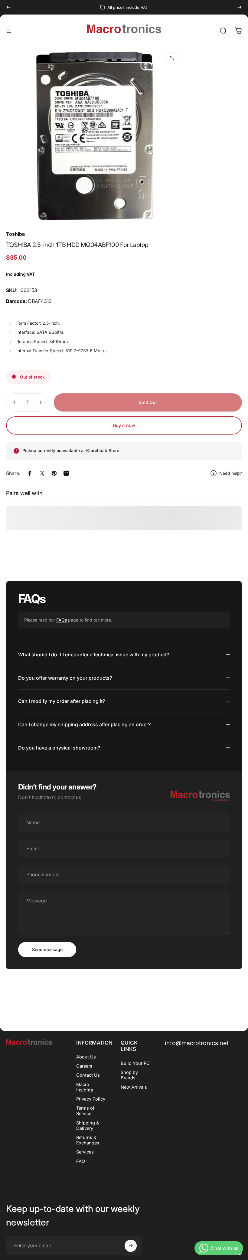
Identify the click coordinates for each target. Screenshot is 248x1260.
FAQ (80, 1161)
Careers (84, 1066)
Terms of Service (85, 1110)
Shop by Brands (129, 1075)
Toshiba (15, 234)
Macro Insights (84, 1087)
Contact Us (88, 1075)
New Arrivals (134, 1087)
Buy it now (124, 425)
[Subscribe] (131, 1246)
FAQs (61, 619)
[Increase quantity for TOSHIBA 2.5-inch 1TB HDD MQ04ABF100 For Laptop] (42, 402)
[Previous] (8, 7)
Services (85, 1152)
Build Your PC (135, 1063)
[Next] (239, 7)
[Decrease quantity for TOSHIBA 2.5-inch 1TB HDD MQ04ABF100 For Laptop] (13, 402)
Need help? (230, 473)
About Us (86, 1057)
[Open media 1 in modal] (172, 58)
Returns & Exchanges (87, 1140)
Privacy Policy (90, 1099)
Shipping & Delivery (87, 1125)
